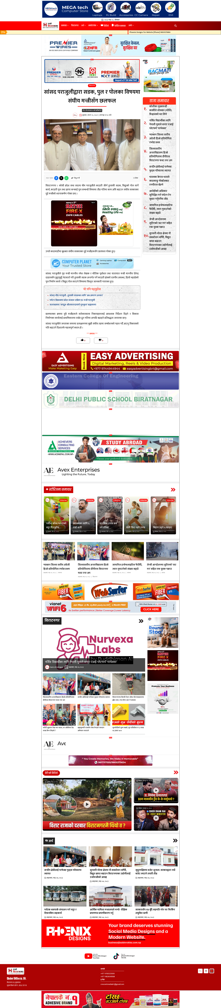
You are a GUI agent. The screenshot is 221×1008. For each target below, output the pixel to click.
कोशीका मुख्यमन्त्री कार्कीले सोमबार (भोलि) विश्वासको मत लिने (160, 110)
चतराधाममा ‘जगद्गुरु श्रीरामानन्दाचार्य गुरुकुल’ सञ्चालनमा (73, 305)
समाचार (64, 25)
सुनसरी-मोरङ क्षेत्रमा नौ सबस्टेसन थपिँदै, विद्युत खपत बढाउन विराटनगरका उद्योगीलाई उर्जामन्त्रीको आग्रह (160, 241)
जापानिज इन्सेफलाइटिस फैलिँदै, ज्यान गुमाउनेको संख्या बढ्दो (160, 209)
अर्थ (82, 25)
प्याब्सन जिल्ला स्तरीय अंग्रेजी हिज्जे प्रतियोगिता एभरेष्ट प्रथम (160, 138)
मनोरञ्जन (92, 25)
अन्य (130, 25)
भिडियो (105, 26)
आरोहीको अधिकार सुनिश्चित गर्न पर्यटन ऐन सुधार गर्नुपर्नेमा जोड (160, 195)
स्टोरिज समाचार (118, 26)
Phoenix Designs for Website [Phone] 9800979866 (121, 32)
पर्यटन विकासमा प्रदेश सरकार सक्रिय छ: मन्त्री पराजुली (72, 300)
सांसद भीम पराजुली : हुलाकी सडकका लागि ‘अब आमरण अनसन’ (76, 295)
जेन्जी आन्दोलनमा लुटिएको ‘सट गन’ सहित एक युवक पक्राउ (160, 223)
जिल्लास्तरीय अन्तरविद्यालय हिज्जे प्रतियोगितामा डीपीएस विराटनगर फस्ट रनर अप (160, 155)
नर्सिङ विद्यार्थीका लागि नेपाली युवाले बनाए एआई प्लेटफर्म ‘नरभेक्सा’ (161, 124)
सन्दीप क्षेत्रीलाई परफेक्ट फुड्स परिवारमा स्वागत (160, 169)
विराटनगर (75, 25)
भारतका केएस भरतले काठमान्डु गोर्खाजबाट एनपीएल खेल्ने (159, 181)
